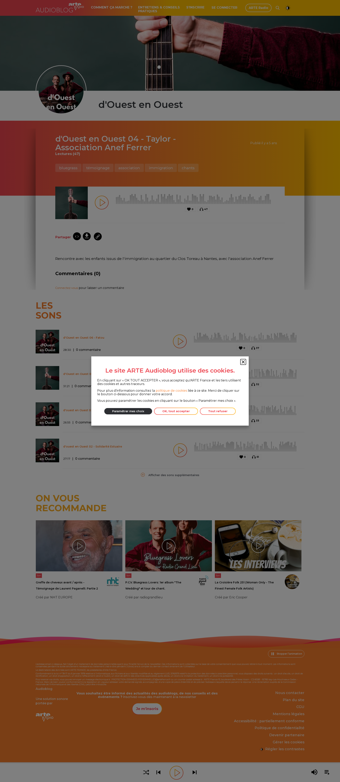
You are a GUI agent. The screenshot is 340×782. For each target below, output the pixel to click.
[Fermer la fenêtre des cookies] (243, 362)
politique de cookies (171, 390)
